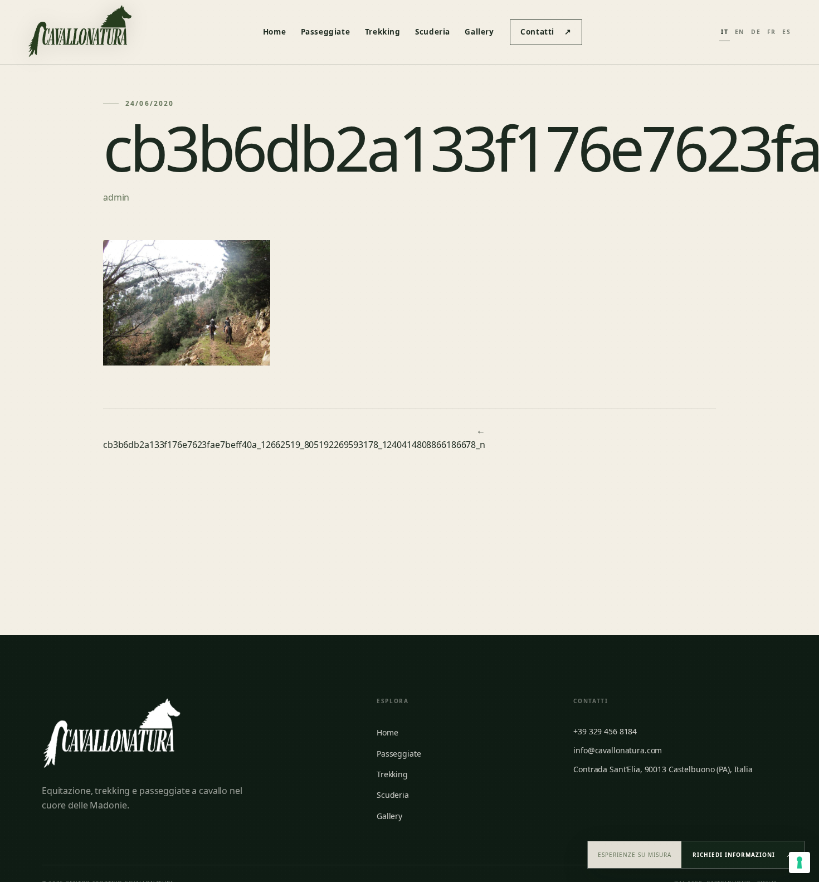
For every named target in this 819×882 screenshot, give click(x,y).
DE (755, 32)
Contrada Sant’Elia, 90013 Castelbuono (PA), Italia (663, 769)
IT (724, 32)
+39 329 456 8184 (605, 731)
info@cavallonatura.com (617, 750)
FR (771, 32)
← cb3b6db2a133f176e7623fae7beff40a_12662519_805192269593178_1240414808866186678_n (294, 437)
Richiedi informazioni (743, 854)
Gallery (479, 32)
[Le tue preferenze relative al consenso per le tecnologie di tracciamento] (799, 862)
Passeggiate (325, 32)
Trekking (383, 32)
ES (786, 32)
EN (740, 32)
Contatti (545, 32)
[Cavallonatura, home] (80, 32)
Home (274, 32)
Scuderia (432, 32)
